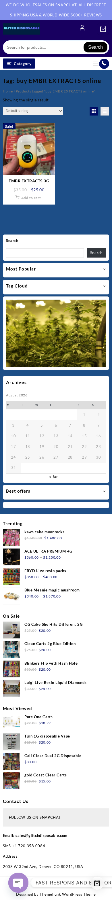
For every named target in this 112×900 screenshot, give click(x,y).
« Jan (54, 476)
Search (95, 47)
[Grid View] (94, 111)
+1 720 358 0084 (28, 846)
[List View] (105, 111)
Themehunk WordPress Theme (68, 894)
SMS (7, 846)
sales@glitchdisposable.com (41, 835)
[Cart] (103, 28)
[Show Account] (82, 28)
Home (8, 91)
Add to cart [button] (31, 198)
